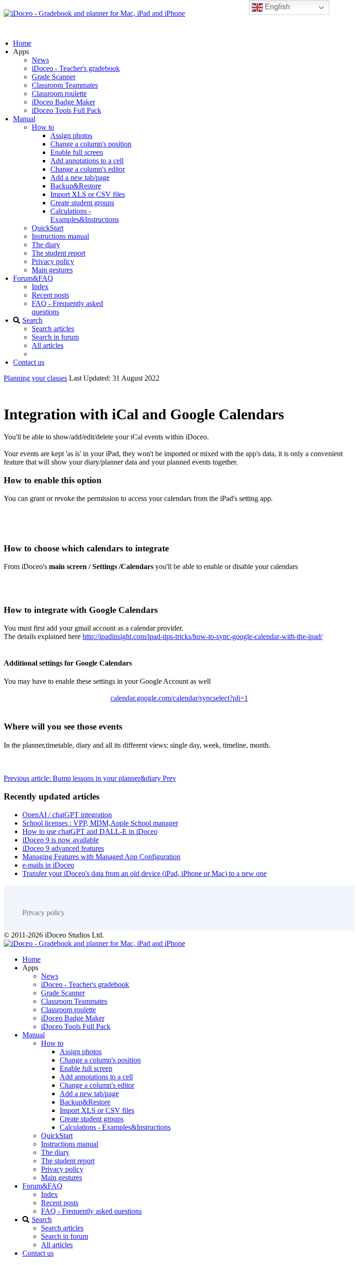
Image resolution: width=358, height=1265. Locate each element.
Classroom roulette (59, 93)
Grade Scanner (54, 77)
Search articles (53, 329)
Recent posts (50, 295)
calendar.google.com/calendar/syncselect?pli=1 (179, 698)
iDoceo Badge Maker (63, 102)
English (276, 7)
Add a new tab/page (80, 177)
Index (40, 287)
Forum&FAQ (33, 278)
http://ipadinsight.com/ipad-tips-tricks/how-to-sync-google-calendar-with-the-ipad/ (203, 636)
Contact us (28, 362)
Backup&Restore (75, 186)
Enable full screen (76, 152)
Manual (24, 119)
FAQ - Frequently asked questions (91, 1211)
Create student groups (82, 203)
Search (32, 320)
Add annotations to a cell (87, 161)
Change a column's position (90, 144)
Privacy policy (53, 261)
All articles (47, 345)
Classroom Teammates (65, 85)
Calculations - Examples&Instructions (84, 215)
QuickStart (47, 228)
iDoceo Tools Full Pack (66, 110)
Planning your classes (35, 378)
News (40, 60)
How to (43, 127)
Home (22, 43)
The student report (58, 253)
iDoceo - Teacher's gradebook (76, 68)
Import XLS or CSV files (87, 194)
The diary (46, 245)
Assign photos (71, 135)
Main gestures (52, 270)
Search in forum (55, 337)
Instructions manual (60, 236)
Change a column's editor (87, 169)
